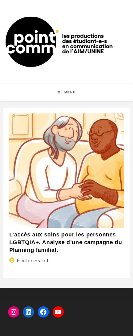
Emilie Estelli (33, 260)
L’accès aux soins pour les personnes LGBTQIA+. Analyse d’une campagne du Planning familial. (65, 242)
